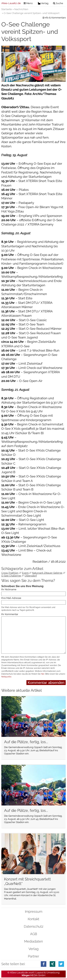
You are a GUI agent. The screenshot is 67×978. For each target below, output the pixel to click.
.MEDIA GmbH (33, 975)
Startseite (6, 9)
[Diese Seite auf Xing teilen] (52, 964)
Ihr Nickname (8, 589)
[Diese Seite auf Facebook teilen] (43, 964)
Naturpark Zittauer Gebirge (47, 572)
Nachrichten (21, 9)
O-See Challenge (11, 575)
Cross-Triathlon (9, 572)
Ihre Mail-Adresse (11, 598)
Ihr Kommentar (9, 614)
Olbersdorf (31, 575)
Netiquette (6, 676)
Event (25, 572)
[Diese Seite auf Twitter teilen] (61, 964)
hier (42, 674)
